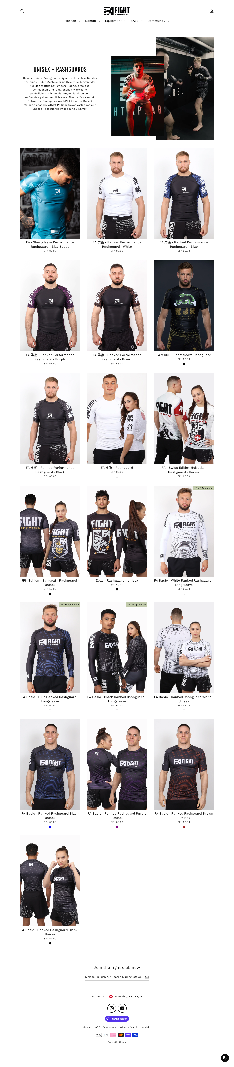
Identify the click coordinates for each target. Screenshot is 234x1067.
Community (157, 21)
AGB (97, 1027)
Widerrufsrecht (129, 1027)
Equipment (114, 21)
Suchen (87, 1027)
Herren (71, 21)
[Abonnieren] (146, 977)
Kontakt (146, 1027)
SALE (135, 21)
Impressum (110, 1027)
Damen (91, 21)
